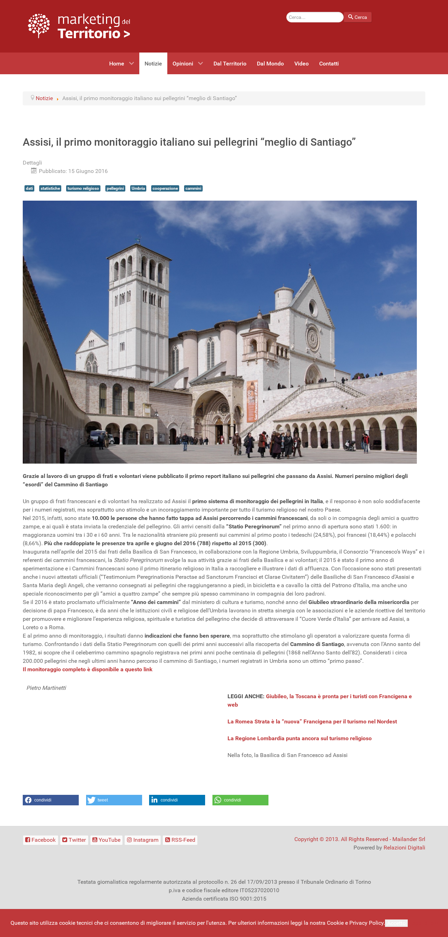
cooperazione (165, 188)
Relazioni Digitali (404, 847)
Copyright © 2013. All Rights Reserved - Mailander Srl (359, 839)
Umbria (138, 188)
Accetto (396, 923)
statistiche (50, 188)
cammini (193, 188)
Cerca (361, 17)
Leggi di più (423, 922)
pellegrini (115, 188)
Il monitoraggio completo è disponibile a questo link (88, 669)
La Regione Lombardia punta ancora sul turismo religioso (299, 738)
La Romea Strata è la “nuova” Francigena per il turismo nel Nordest (312, 721)
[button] (51, 800)
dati (29, 188)
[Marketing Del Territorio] (79, 25)
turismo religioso (83, 188)
